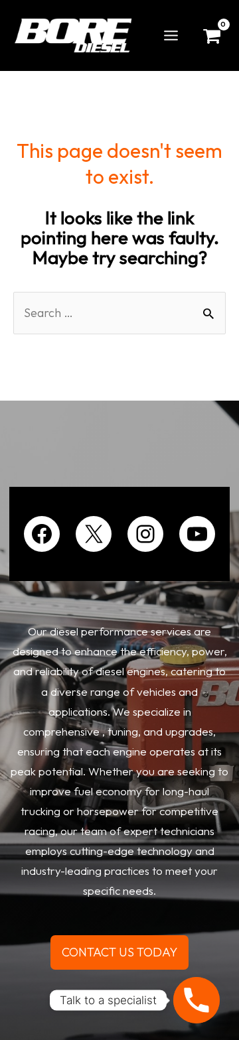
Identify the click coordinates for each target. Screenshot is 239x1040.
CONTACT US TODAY (119, 952)
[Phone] (196, 1000)
